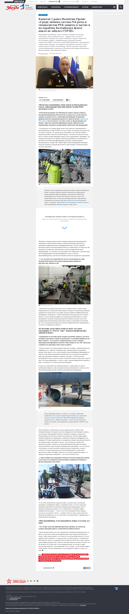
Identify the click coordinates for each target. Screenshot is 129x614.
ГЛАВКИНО (94, 1)
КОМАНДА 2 (85, 1)
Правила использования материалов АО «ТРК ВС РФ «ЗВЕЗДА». (22, 608)
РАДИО (42, 1)
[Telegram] (89, 568)
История (85, 7)
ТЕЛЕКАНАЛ (31, 1)
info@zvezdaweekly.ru (15, 598)
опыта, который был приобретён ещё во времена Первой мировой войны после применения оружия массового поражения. (65, 416)
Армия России (42, 7)
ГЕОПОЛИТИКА (56, 7)
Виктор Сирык (44, 53)
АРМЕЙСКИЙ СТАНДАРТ (69, 1)
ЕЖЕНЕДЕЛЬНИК (53, 1)
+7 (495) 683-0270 (13, 599)
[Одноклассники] (87, 568)
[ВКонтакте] (84, 568)
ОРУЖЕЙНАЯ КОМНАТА (71, 7)
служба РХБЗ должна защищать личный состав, (71, 202)
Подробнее (83, 605)
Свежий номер (97, 7)
